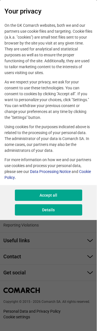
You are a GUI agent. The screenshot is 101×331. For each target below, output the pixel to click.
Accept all (48, 195)
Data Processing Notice (50, 171)
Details (48, 210)
